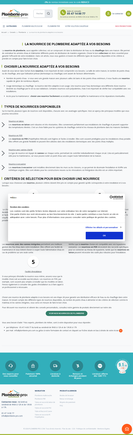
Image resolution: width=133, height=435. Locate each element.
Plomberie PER (54, 26)
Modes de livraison (67, 395)
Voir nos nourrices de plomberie (66, 313)
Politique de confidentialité (86, 429)
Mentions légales (103, 429)
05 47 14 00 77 (8, 413)
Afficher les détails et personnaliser (101, 227)
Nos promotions (123, 26)
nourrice (39, 71)
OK (104, 235)
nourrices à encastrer (22, 167)
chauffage (99, 50)
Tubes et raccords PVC (43, 408)
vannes (40, 153)
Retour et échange (66, 399)
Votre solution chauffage (76, 26)
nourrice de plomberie (15, 50)
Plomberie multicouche (32, 26)
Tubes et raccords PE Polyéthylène (42, 416)
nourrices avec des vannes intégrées (23, 244)
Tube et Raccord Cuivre (43, 411)
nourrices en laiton (21, 124)
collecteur (103, 53)
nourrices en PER (20, 139)
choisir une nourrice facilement (45, 96)
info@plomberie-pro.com (12, 416)
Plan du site (66, 429)
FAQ (61, 405)
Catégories (11, 26)
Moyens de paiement (67, 402)
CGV (73, 429)
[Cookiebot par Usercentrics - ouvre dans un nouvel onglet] (111, 197)
